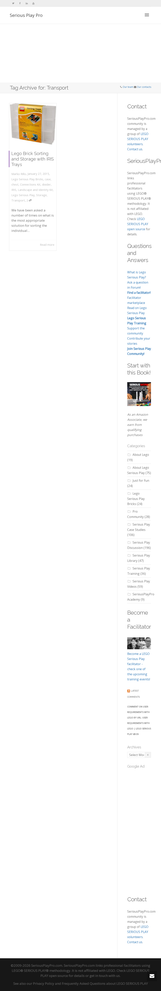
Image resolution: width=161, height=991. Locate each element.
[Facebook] (20, 3)
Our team (128, 87)
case (48, 179)
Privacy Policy (43, 983)
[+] (32, 124)
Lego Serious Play (23, 195)
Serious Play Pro (26, 15)
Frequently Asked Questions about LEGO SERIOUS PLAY (105, 983)
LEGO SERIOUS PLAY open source (137, 224)
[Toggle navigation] (147, 15)
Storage (41, 195)
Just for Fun (141, 480)
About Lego (141, 454)
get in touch (99, 975)
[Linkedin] (26, 3)
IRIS (13, 190)
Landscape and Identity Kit (35, 190)
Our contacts (144, 87)
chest (14, 184)
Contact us (134, 149)
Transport (18, 200)
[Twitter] (13, 3)
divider (46, 184)
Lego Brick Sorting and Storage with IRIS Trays (32, 159)
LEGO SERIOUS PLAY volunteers (137, 139)
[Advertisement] (80, 53)
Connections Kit (30, 184)
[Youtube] (33, 3)
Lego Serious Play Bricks (27, 179)
